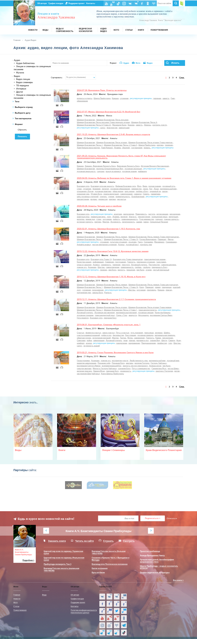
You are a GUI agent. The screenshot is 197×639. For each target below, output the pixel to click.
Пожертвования (20, 610)
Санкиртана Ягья (159, 368)
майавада (142, 171)
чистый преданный (161, 270)
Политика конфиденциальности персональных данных (84, 611)
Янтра (130, 338)
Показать (22, 136)
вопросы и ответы (84, 98)
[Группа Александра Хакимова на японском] (102, 611)
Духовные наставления (104, 312)
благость (133, 216)
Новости (16, 598)
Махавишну (159, 242)
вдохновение (98, 290)
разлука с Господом (164, 371)
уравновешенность (129, 219)
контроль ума (146, 244)
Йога (139, 186)
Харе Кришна (107, 147)
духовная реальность (86, 171)
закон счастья (108, 332)
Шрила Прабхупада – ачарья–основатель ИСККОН (159, 567)
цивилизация (98, 340)
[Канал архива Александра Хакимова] (109, 618)
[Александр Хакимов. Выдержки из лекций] (102, 597)
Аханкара (92, 267)
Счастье (80, 332)
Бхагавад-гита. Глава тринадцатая (128, 259)
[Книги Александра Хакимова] (124, 597)
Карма (158, 338)
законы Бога (97, 292)
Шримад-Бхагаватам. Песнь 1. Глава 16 (121, 287)
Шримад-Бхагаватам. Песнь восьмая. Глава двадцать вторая (103, 122)
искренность (125, 371)
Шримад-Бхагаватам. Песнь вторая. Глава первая (149, 307)
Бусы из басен (98, 572)
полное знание (154, 186)
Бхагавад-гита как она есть (102, 186)
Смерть (146, 194)
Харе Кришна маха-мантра (88, 147)
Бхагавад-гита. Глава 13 (101, 259)
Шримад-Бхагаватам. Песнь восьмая (112, 119)
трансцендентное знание (154, 259)
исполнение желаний (101, 338)
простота (126, 264)
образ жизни (118, 191)
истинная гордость (85, 222)
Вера (145, 186)
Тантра (123, 338)
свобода (146, 267)
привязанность (127, 267)
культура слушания (118, 242)
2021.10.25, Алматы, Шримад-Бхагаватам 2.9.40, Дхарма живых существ (113, 134)
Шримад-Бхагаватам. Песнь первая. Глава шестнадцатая (153, 284)
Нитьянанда (143, 315)
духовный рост (132, 244)
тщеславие (161, 262)
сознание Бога (124, 368)
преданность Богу (159, 267)
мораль (147, 147)
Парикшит (162, 239)
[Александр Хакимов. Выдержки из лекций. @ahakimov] (102, 604)
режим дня (90, 219)
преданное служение (146, 262)
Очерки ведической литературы (155, 572)
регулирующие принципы (141, 98)
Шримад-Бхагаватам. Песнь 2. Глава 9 (120, 145)
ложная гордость (171, 219)
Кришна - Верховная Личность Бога (100, 166)
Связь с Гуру (121, 315)
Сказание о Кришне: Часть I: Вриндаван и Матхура (110, 558)
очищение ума (83, 194)
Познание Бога (118, 363)
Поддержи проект (76, 3)
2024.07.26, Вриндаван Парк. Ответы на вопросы (102, 90)
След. (181, 77)
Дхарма (117, 147)
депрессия (103, 199)
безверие (97, 188)
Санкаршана (171, 242)
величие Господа (142, 363)
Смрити (171, 340)
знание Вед (155, 340)
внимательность (123, 196)
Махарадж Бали (119, 125)
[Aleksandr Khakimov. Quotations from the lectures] (109, 597)
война (89, 340)
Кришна (115, 98)
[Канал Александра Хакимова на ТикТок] (124, 633)
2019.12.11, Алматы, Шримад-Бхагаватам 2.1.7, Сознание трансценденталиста (116, 299)
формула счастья (93, 332)
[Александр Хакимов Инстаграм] (102, 625)
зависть (166, 98)
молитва (81, 219)
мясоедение (175, 214)
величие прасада (84, 371)
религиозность (128, 222)
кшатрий (176, 287)
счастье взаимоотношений (88, 335)
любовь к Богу (142, 191)
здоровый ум (155, 191)
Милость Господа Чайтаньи (105, 368)
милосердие (128, 214)
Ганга (140, 242)
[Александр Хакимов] (117, 597)
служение (124, 98)
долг (109, 216)
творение (169, 145)
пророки (103, 270)
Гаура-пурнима (83, 360)
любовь (138, 267)
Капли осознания (100, 568)
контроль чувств (159, 125)
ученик (111, 196)
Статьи (16, 606)
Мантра (106, 222)
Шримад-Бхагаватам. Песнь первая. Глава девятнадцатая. (153, 236)
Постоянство (154, 264)
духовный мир (173, 360)
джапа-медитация (111, 194)
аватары (129, 363)
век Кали (140, 270)
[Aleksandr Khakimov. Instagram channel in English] (109, 625)
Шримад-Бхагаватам (86, 119)
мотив (177, 371)
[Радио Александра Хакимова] (117, 625)
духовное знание (129, 171)
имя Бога (112, 270)
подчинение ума (84, 292)
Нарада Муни (99, 371)
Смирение (109, 262)
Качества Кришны (162, 312)
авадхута (133, 315)
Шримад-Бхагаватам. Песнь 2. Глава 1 (120, 310)
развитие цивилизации (86, 363)
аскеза (89, 343)
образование (82, 101)
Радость (108, 292)
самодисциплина (168, 264)
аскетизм (118, 214)
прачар (132, 340)
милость (121, 270)
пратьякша (149, 332)
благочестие (112, 127)
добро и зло (106, 335)
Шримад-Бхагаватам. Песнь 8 (144, 122)
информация (98, 262)
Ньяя (178, 340)
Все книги (177, 580)
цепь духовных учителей (87, 196)
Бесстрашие (130, 335)
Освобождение (137, 196)
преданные (166, 287)
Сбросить (22, 130)
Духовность (115, 222)
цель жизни (129, 191)
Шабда (167, 332)
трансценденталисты (147, 310)
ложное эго (82, 267)
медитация (173, 216)
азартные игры (83, 216)
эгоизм (149, 270)
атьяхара (132, 242)
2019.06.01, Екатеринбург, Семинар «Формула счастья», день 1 (108, 324)
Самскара (81, 340)
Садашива (148, 242)
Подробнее (27, 560)
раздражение (134, 343)
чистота (151, 214)
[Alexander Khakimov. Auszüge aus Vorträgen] (117, 604)
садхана (100, 171)
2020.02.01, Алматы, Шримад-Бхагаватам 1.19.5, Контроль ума (108, 228)
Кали (141, 287)
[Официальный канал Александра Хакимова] (102, 618)
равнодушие (124, 127)
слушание (104, 242)
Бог (150, 188)
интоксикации (162, 214)
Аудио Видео (30, 40)
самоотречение (112, 267)
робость (116, 219)
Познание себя (104, 363)
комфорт (81, 343)
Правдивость (141, 214)
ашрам (139, 222)
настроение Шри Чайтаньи (88, 373)
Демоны (147, 125)
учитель (103, 196)
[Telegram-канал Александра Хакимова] (124, 625)
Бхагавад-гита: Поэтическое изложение (109, 564)
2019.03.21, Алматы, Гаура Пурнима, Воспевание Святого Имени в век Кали (115, 352)
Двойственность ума (139, 360)
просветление (83, 199)
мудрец (93, 199)
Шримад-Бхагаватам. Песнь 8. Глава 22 (94, 125)
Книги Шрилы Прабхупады (112, 373)
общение (126, 147)
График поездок (55, 3)
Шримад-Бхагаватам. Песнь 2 (90, 145)
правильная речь (98, 216)
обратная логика (84, 338)
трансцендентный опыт (105, 315)
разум (164, 191)
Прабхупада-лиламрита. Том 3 (57, 564)
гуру (170, 343)
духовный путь (168, 186)
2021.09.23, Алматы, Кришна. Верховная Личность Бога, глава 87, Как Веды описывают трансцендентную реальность (121, 156)
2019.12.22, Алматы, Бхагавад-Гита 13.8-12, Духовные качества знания (112, 251)
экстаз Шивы (173, 368)
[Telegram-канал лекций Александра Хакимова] (102, 633)
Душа (156, 188)
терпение (157, 98)
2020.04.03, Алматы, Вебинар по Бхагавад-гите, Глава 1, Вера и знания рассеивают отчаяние (124, 178)
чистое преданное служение (104, 244)
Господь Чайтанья (158, 363)
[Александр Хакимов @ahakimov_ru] (117, 611)
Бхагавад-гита (83, 186)
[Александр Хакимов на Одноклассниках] (124, 618)
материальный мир (168, 188)
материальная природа (165, 335)
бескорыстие (118, 335)
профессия (162, 343)
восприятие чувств (120, 360)
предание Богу (110, 318)
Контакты (90, 3)
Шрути (164, 340)
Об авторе (42, 3)
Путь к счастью (122, 332)
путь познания (137, 332)
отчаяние (87, 188)
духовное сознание (85, 315)
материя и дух (142, 340)
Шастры (101, 267)
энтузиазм (107, 219)
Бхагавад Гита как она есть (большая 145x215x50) (109, 552)
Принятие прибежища (150, 551)
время (158, 287)
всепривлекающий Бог (111, 365)
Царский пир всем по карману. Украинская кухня (63, 552)
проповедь (151, 290)
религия (105, 188)
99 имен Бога (96, 194)
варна (146, 222)
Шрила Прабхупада (102, 98)
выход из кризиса (113, 171)
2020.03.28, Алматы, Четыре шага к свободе (99, 206)
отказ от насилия (84, 264)
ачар (125, 340)
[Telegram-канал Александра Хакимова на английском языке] (117, 633)
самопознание (126, 194)
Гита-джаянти (83, 318)
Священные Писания (159, 222)
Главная (16, 40)
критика (160, 145)
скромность (106, 264)
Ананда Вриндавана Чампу (152, 555)
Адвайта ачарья (84, 244)
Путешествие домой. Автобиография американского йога (157, 560)
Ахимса (96, 264)
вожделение (121, 343)
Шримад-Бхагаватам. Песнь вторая (111, 142)
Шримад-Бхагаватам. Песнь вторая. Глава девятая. (150, 142)
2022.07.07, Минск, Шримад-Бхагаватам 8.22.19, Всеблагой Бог (108, 111)
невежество (136, 188)
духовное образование (120, 188)
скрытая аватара (84, 368)
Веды (44, 595)
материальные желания (126, 312)
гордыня (159, 219)
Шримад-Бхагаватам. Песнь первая (111, 236)
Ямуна (170, 239)
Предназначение (148, 343)
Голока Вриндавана (147, 239)
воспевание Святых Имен (161, 315)
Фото (15, 602)
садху (102, 127)
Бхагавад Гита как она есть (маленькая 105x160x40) (61, 569)
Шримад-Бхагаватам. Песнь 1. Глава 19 (121, 239)
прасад (169, 290)
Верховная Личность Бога (128, 166)
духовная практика (103, 191)
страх (79, 188)
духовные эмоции (145, 312)
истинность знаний (92, 345)
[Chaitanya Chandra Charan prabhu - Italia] (124, 604)
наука (145, 188)
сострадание (136, 147)
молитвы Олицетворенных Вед (109, 168)
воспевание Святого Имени (88, 365)
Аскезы (121, 244)
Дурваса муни (155, 365)
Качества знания (84, 262)
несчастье (121, 199)
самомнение (139, 338)
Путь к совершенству (141, 368)
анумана (158, 332)
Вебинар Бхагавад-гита (126, 186)
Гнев (173, 98)
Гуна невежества (146, 219)
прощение (130, 270)
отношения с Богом (85, 191)
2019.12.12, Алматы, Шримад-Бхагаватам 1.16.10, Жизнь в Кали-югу (111, 276)
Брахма (131, 125)
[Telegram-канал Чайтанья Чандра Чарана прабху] (109, 633)
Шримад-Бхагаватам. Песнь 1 (90, 239)
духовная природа (145, 335)
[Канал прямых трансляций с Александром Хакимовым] (117, 618)
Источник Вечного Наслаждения (155, 166)
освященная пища (159, 216)
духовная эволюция (133, 168)
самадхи (137, 194)
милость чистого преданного (135, 365)
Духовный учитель (139, 264)
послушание (120, 262)
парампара (155, 194)
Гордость (131, 262)
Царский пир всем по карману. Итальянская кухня (64, 558)
